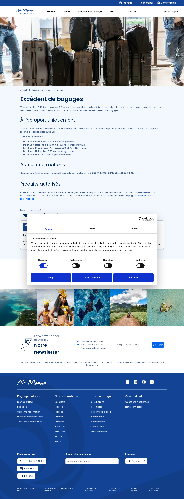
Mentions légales (135, 489)
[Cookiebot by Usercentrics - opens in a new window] (141, 219)
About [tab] (135, 228)
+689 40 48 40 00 (34, 461)
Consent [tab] (49, 229)
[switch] (76, 265)
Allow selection (92, 277)
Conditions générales (154, 489)
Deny (50, 277)
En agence (30, 468)
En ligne (28, 476)
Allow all (133, 277)
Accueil (23, 90)
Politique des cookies (114, 489)
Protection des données (91, 489)
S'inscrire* (158, 344)
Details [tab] (92, 228)
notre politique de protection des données (137, 362)
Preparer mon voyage (41, 90)
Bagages (61, 90)
